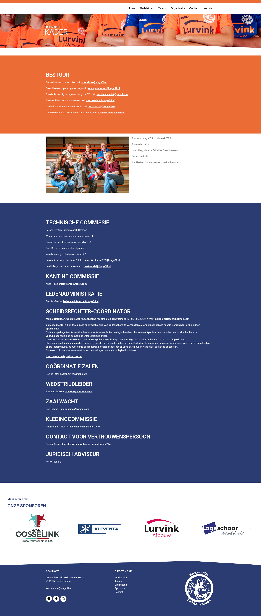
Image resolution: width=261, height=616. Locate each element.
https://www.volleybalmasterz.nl (64, 356)
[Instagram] (63, 599)
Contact (119, 592)
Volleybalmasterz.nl (75, 343)
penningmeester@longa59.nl (103, 88)
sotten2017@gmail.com (73, 374)
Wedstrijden (121, 577)
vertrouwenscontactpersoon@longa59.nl (87, 444)
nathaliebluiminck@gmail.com (83, 426)
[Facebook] (49, 599)
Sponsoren (120, 588)
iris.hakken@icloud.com (111, 112)
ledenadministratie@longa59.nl (80, 301)
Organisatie (121, 584)
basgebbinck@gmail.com (74, 409)
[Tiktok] (56, 599)
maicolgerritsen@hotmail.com (172, 319)
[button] (10, 528)
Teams (118, 581)
